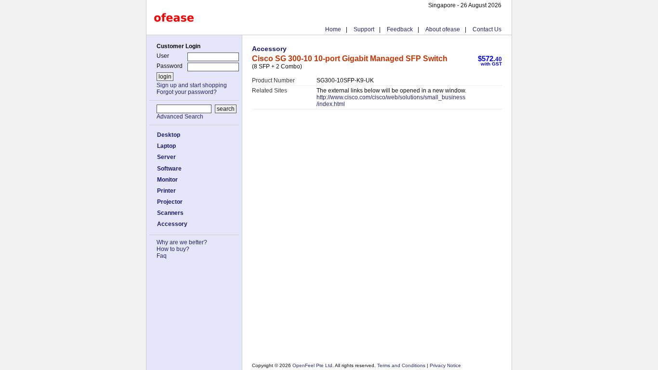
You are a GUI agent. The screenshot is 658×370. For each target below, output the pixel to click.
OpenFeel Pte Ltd (312, 365)
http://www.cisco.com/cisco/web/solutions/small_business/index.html (390, 100)
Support (364, 29)
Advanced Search (180, 116)
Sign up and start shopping (192, 85)
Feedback (400, 29)
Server (166, 157)
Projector (170, 201)
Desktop (168, 135)
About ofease (442, 29)
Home (333, 29)
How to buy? (173, 249)
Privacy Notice (444, 365)
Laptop (166, 146)
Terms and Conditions (402, 365)
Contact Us (487, 29)
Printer (166, 190)
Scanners (170, 213)
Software (169, 168)
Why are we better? (182, 242)
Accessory (172, 224)
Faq (162, 255)
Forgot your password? (187, 92)
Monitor (167, 179)
